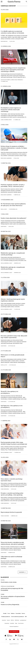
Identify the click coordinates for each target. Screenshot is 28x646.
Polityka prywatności (5, 616)
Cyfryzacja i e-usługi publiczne (7, 586)
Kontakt (4, 613)
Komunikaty (18, 613)
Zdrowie (2, 602)
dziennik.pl (4, 620)
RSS (26, 616)
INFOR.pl (12, 620)
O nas (8, 613)
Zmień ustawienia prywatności (17, 616)
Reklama (13, 613)
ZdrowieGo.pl (6, 623)
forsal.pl (8, 620)
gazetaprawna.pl (23, 620)
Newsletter (12, 623)
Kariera (23, 613)
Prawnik (2, 594)
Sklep (16, 623)
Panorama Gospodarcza (14, 626)
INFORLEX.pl (17, 620)
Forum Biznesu (21, 623)
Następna (22, 572)
